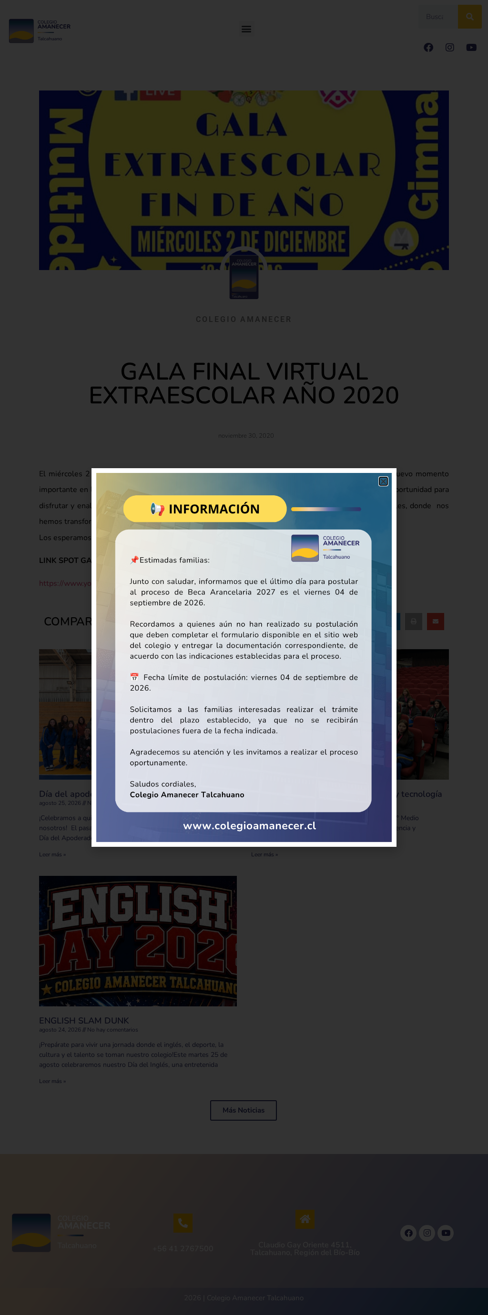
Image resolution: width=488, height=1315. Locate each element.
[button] (383, 481)
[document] (244, 657)
